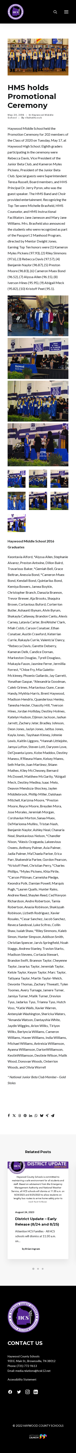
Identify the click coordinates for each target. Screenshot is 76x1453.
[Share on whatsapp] (36, 1115)
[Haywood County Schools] (16, 12)
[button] (66, 12)
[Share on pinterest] (25, 1115)
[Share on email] (52, 1115)
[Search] (53, 12)
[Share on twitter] (14, 1115)
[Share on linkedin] (30, 1115)
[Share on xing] (47, 1115)
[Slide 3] (42, 1269)
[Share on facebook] (8, 1115)
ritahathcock (33, 117)
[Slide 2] (38, 1269)
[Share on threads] (19, 1115)
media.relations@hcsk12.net (32, 1370)
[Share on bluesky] (41, 1115)
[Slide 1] (33, 1269)
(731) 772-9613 (27, 1366)
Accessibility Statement (22, 1379)
